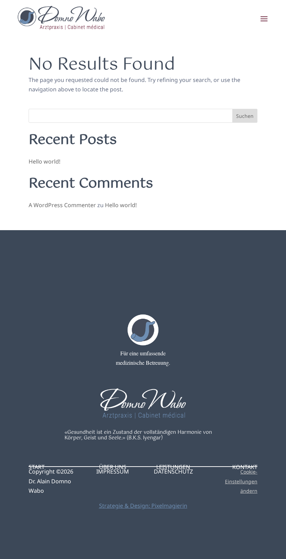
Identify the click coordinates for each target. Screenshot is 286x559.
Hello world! (44, 161)
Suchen (245, 116)
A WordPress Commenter (62, 205)
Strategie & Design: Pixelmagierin (143, 505)
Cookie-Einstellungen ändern (241, 481)
